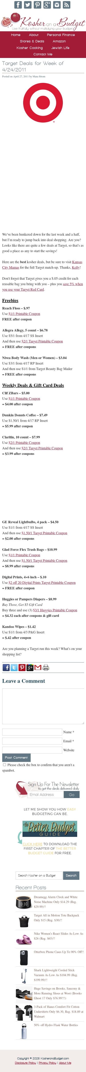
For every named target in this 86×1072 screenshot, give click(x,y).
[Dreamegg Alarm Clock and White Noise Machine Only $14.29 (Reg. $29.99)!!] (25, 903)
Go (71, 795)
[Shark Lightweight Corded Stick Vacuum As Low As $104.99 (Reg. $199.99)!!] (25, 976)
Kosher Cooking (30, 48)
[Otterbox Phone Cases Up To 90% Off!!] (25, 957)
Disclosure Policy (25, 1063)
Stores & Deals (32, 41)
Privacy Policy (47, 1063)
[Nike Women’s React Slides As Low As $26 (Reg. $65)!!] (25, 939)
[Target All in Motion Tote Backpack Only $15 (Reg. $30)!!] (25, 921)
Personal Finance (61, 35)
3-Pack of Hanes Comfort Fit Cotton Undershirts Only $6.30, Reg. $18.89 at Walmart (58, 1011)
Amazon (59, 41)
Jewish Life (60, 48)
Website (68, 750)
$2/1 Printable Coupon (24, 442)
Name (67, 732)
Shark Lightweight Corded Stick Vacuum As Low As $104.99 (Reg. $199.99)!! (56, 975)
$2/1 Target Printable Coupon (42, 341)
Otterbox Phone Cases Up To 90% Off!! (59, 952)
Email (67, 741)
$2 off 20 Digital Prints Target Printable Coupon (42, 582)
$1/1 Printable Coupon (24, 313)
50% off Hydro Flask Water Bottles (56, 1025)
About (34, 35)
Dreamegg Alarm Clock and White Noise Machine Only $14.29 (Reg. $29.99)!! (55, 902)
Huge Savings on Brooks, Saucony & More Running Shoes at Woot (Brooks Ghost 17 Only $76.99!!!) (58, 993)
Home (16, 35)
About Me (65, 1063)
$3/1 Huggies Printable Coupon (55, 610)
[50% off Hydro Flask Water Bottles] (25, 1031)
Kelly (76, 267)
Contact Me (43, 54)
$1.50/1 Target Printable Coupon (44, 532)
